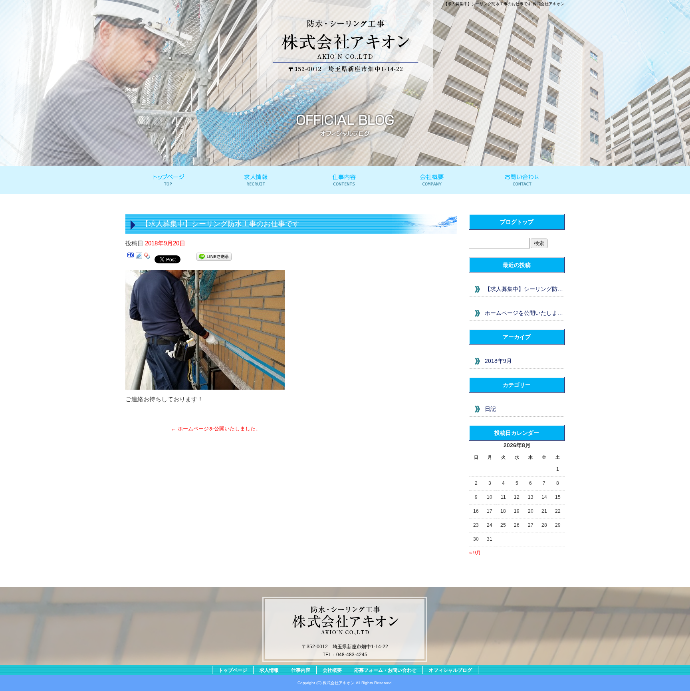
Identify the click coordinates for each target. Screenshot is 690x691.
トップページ (169, 180)
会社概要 (433, 180)
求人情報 (257, 180)
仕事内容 (345, 180)
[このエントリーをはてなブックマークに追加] (130, 258)
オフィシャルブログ (450, 670)
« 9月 (475, 553)
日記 (490, 409)
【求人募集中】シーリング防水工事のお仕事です (525, 289)
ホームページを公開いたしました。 (216, 429)
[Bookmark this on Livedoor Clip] (139, 258)
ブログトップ (516, 222)
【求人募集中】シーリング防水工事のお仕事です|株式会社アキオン (504, 4)
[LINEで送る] (214, 258)
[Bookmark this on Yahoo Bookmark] (147, 258)
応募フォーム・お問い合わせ (521, 180)
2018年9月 (498, 361)
